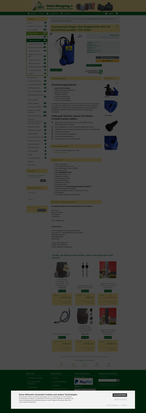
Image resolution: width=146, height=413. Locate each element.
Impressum (124, 405)
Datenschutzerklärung (112, 405)
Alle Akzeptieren (120, 395)
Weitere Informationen (121, 399)
